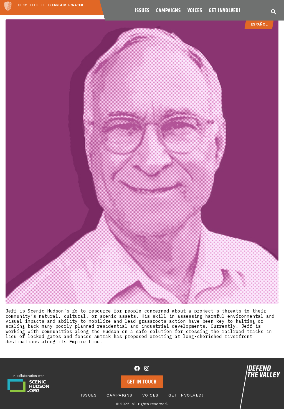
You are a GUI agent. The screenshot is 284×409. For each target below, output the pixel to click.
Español (258, 24)
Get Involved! (224, 10)
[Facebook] (137, 368)
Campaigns (168, 10)
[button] (273, 11)
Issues (142, 10)
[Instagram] (146, 368)
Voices (194, 10)
